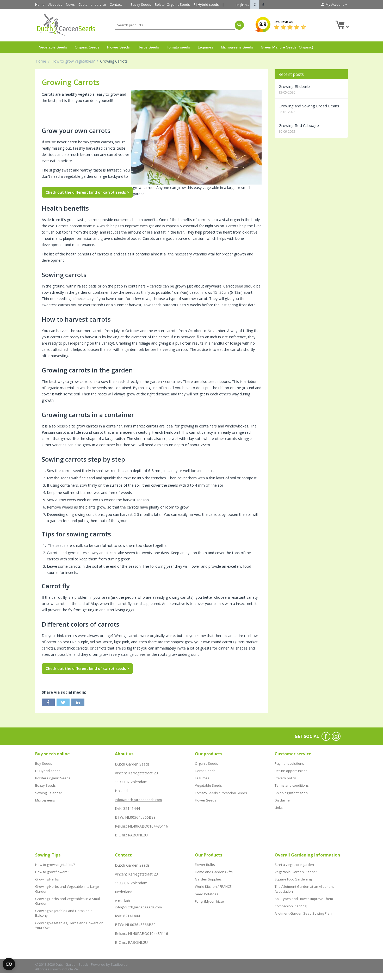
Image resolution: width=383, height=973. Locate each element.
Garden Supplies (208, 879)
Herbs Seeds (148, 47)
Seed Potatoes (206, 894)
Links (279, 807)
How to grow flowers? (52, 872)
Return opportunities (291, 770)
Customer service (92, 4)
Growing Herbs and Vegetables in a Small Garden (68, 901)
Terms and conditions (292, 785)
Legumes (205, 47)
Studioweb (119, 964)
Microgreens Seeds (237, 47)
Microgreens (45, 800)
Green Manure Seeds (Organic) (287, 47)
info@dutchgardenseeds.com (138, 799)
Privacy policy (285, 778)
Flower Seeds (118, 47)
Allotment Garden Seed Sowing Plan (303, 913)
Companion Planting (290, 906)
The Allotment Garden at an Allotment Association (304, 889)
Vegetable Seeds (53, 47)
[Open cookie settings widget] (9, 964)
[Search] (239, 25)
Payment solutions (289, 763)
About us (55, 4)
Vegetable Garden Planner (296, 872)
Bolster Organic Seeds (172, 4)
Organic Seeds (87, 47)
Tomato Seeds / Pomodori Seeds (221, 793)
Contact (116, 4)
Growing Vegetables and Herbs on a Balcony (63, 913)
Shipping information (291, 793)
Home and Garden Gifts (214, 872)
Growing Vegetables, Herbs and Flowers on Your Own (69, 925)
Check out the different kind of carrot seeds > (87, 192)
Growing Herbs (47, 879)
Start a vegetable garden (294, 864)
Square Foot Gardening (293, 879)
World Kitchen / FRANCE (213, 886)
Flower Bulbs (205, 864)
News (70, 4)
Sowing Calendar (48, 793)
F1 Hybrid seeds (206, 4)
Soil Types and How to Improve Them (304, 898)
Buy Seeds (43, 763)
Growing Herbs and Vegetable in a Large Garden (67, 889)
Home (40, 4)
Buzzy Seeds (141, 4)
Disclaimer (283, 800)
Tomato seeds (178, 47)
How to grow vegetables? (73, 61)
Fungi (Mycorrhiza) (209, 901)
